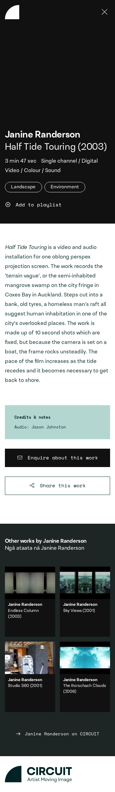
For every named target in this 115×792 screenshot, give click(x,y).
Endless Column (23, 611)
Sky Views (72, 611)
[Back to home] (12, 12)
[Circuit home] (57, 774)
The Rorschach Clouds (84, 686)
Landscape (23, 187)
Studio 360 (18, 686)
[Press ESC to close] (105, 12)
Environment (65, 187)
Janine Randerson (42, 135)
